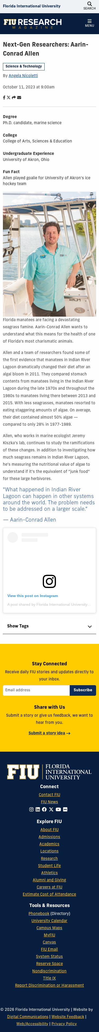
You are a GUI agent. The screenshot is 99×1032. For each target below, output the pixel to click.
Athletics (49, 873)
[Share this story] (12, 98)
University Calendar (49, 921)
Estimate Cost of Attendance (49, 895)
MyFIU (49, 935)
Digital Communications (27, 1017)
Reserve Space (49, 964)
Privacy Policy (64, 1024)
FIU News (49, 802)
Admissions (49, 837)
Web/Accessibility (32, 1024)
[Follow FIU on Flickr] (66, 810)
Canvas (49, 943)
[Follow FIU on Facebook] (45, 810)
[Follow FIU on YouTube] (59, 810)
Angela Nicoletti (23, 76)
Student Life (49, 866)
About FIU (49, 830)
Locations (49, 852)
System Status (49, 957)
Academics (49, 844)
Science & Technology (24, 66)
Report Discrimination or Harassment (49, 986)
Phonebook (39, 914)
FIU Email (49, 950)
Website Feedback (67, 1017)
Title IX (49, 979)
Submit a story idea (47, 733)
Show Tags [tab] (18, 626)
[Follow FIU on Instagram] (32, 810)
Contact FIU (49, 795)
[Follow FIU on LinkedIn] (39, 810)
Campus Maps (49, 928)
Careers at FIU (49, 888)
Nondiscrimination (49, 971)
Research (49, 859)
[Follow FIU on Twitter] (52, 810)
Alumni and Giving (49, 880)
